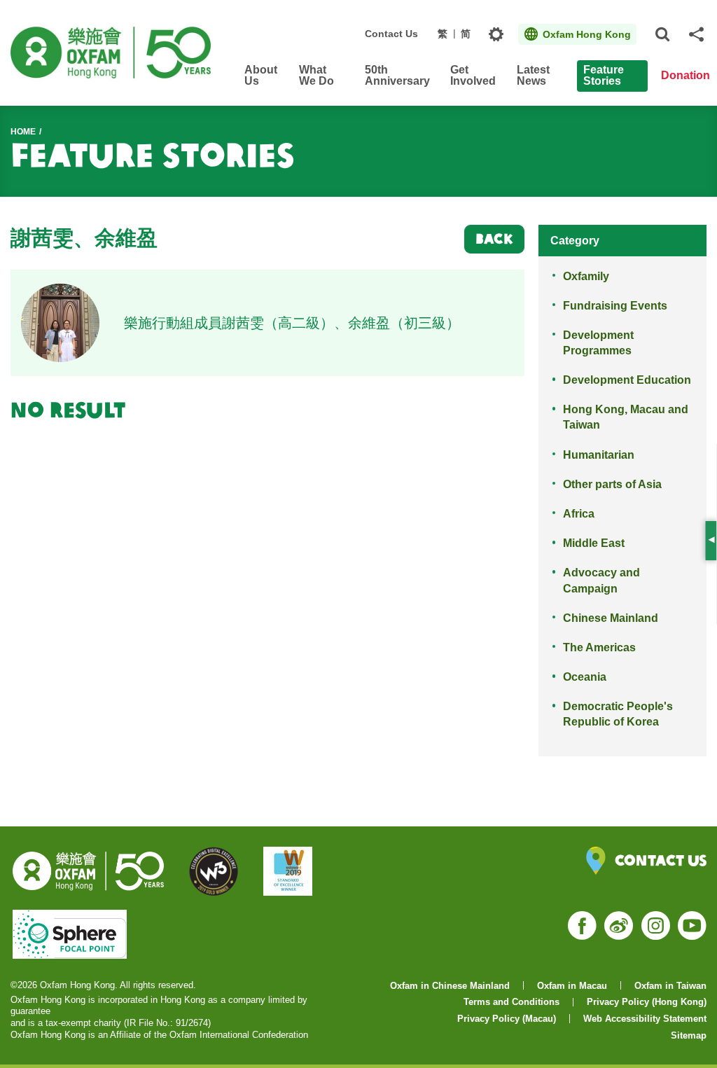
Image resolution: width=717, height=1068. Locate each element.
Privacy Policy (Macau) (506, 1018)
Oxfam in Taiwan (670, 985)
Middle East (594, 543)
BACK (494, 238)
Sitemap (688, 1035)
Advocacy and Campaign (601, 580)
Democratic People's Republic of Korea (618, 714)
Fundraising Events (615, 306)
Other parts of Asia (612, 484)
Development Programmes (598, 342)
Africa (578, 514)
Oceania (584, 677)
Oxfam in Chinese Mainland (450, 985)
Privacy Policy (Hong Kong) (646, 1002)
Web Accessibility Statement (644, 1018)
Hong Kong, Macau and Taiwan (625, 417)
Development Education (627, 380)
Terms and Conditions (511, 1002)
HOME (23, 132)
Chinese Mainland (610, 618)
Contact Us (391, 33)
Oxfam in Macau (572, 985)
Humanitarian (598, 455)
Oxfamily (586, 276)
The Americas (599, 647)
